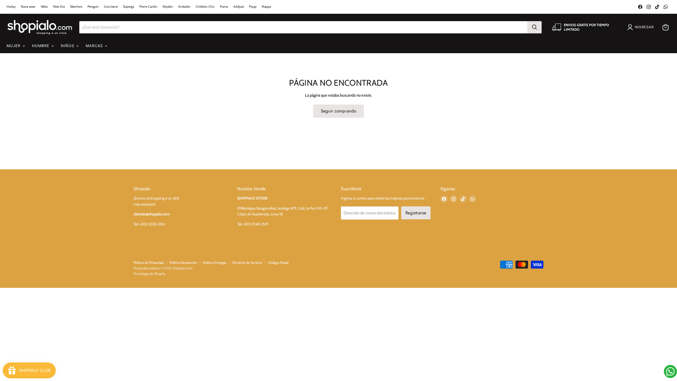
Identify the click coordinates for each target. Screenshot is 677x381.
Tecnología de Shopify (150, 273)
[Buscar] (534, 27)
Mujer (14, 45)
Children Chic (205, 6)
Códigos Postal (278, 262)
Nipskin (168, 6)
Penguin (93, 6)
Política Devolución (183, 262)
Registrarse (415, 213)
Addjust (238, 6)
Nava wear (28, 6)
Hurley (11, 6)
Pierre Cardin (148, 6)
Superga (128, 6)
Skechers (76, 6)
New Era (59, 6)
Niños (68, 45)
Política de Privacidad (149, 262)
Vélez (44, 6)
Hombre (41, 45)
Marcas (95, 45)
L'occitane (111, 6)
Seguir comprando (338, 111)
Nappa (266, 6)
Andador (184, 6)
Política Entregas (214, 262)
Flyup (253, 6)
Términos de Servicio (247, 262)
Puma (224, 6)
